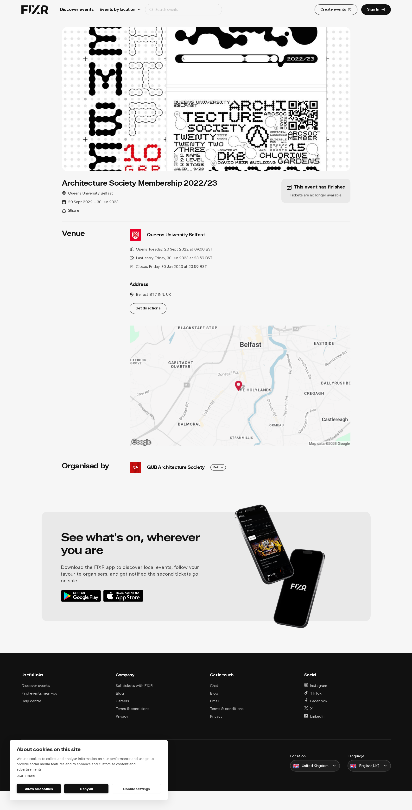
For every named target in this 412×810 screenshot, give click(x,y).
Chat (214, 685)
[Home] (34, 9)
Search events (166, 9)
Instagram (318, 685)
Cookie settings (136, 789)
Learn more (26, 775)
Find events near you (39, 693)
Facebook (318, 701)
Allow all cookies (39, 789)
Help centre (31, 701)
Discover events (77, 9)
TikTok (316, 693)
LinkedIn (317, 716)
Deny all (86, 789)
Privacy (122, 716)
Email (214, 701)
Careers (122, 701)
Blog (120, 693)
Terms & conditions (132, 708)
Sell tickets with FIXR (134, 685)
